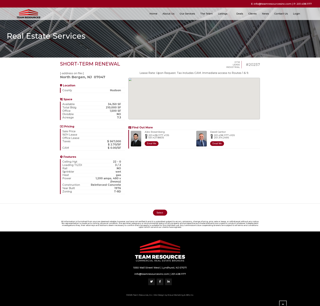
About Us (168, 13)
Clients (252, 13)
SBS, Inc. (190, 295)
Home (153, 13)
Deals (239, 13)
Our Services (187, 13)
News (265, 13)
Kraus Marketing (176, 295)
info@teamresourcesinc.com (272, 3)
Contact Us (281, 13)
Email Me (151, 143)
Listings (223, 13)
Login (297, 13)
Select (160, 212)
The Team (206, 13)
